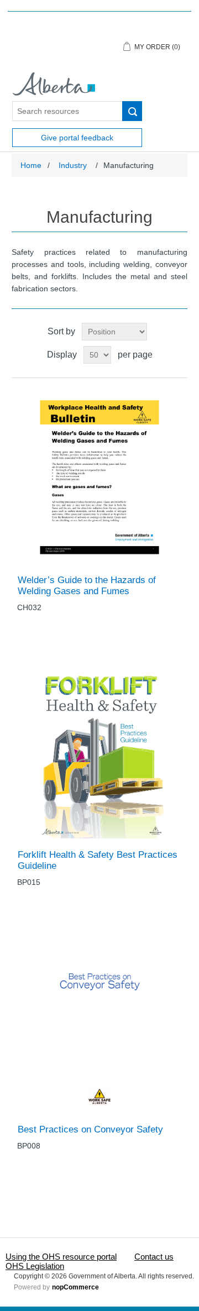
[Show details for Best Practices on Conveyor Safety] (99, 1026)
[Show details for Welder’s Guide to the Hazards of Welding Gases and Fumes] (99, 476)
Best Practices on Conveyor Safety (90, 1129)
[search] (132, 111)
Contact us (154, 1256)
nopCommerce (75, 1287)
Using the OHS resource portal (61, 1256)
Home (30, 165)
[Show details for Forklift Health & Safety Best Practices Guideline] (99, 751)
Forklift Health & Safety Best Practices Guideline (97, 860)
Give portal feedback (77, 137)
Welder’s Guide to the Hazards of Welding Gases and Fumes (87, 585)
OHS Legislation (35, 1266)
